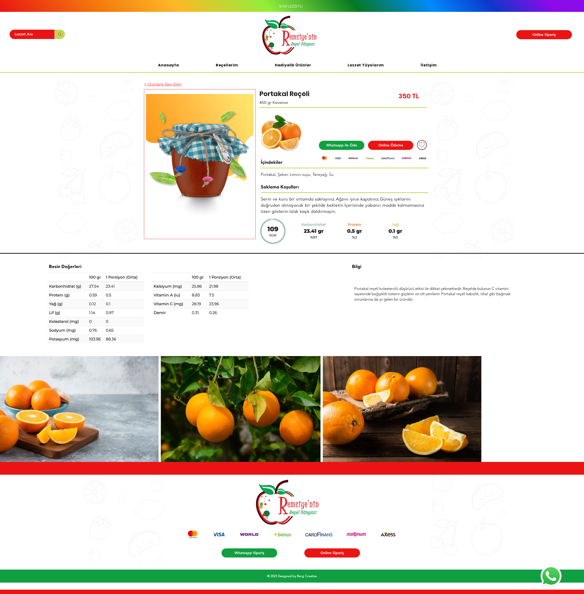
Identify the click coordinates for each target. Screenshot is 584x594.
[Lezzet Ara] (60, 34)
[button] (227, 65)
